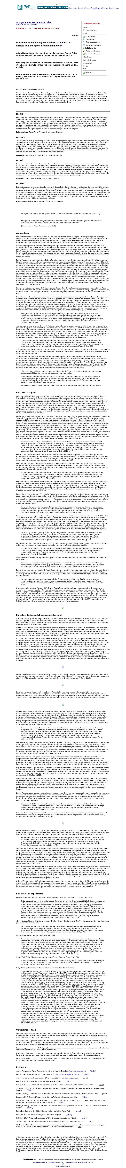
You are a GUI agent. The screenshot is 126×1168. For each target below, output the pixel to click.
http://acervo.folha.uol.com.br (75, 1071)
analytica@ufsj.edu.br (63, 1166)
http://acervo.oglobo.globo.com (68, 1074)
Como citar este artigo (93, 45)
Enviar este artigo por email (94, 54)
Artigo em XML (90, 39)
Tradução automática (93, 51)
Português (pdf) (90, 37)
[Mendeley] (84, 66)
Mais (86, 66)
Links (93, 1071)
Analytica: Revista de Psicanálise (33, 22)
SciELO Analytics (90, 30)
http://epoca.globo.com (70, 1078)
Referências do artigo (93, 42)
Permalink (88, 73)
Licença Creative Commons (94, 1159)
